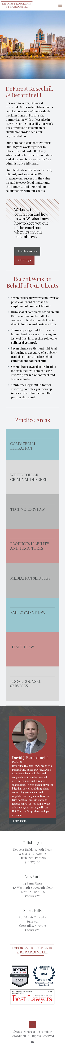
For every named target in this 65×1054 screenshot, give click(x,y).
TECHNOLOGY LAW (27, 509)
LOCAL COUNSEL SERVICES (25, 683)
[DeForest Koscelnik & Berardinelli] (17, 5)
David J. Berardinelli (30, 757)
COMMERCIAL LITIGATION (23, 446)
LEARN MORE (19, 821)
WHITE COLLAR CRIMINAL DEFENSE (28, 477)
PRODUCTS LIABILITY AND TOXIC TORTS (29, 546)
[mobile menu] (60, 5)
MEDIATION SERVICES (30, 578)
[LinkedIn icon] (32, 1042)
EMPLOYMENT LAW (27, 612)
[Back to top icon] (32, 1024)
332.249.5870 (32, 896)
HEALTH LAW (22, 646)
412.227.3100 (33, 862)
